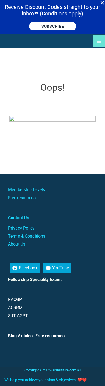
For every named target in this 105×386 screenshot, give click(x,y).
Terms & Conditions (26, 236)
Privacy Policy (21, 228)
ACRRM (15, 307)
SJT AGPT (18, 315)
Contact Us (18, 217)
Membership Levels (26, 189)
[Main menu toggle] (99, 41)
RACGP (15, 299)
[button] (52, 26)
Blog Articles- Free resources (36, 335)
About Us (16, 244)
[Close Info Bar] (102, 3)
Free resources (22, 197)
